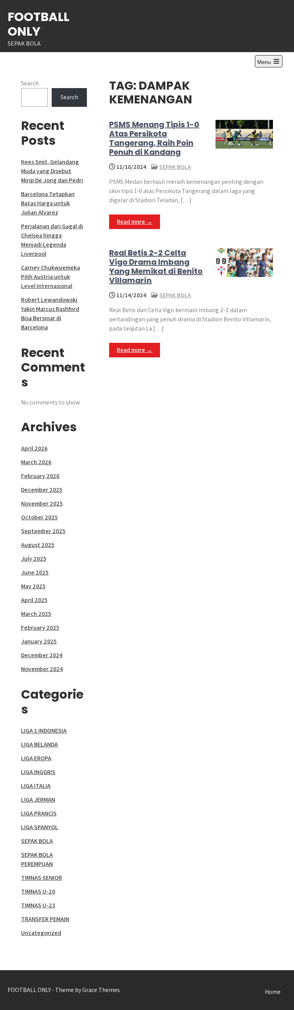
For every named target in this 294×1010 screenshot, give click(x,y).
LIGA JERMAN (38, 800)
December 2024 (41, 655)
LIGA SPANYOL (39, 827)
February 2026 (40, 476)
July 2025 (33, 559)
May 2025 (33, 586)
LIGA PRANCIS (39, 813)
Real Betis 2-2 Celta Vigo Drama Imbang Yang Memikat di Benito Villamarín (156, 266)
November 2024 (42, 669)
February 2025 (40, 628)
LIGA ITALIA (36, 786)
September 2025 (43, 531)
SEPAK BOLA (175, 167)
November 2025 (42, 503)
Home (273, 992)
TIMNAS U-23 (38, 905)
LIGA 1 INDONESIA (44, 731)
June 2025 (35, 572)
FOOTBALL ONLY (38, 24)
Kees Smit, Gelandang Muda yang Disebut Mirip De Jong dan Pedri (52, 171)
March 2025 (36, 614)
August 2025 (37, 545)
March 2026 (36, 462)
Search (30, 83)
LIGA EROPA (36, 758)
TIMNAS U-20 (38, 891)
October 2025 (39, 517)
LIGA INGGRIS (38, 772)
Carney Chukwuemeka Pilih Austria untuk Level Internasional (50, 277)
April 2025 (34, 600)
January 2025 (39, 641)
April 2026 (34, 448)
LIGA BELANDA (39, 744)
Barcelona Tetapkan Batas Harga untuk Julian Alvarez (48, 203)
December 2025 (41, 490)
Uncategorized (41, 933)
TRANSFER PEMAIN (45, 919)
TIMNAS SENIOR (41, 878)
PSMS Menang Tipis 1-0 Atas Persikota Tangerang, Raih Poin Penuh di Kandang (154, 138)
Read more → (134, 222)
